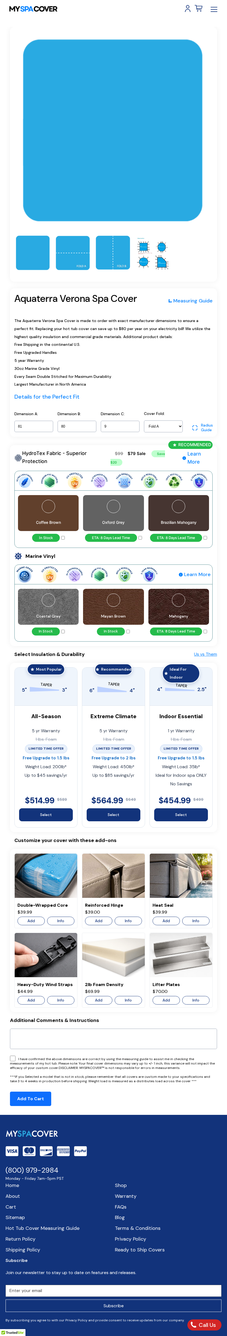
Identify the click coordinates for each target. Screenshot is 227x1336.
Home (12, 1185)
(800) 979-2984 (32, 1170)
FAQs (121, 1207)
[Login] (187, 8)
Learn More (194, 458)
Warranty (125, 1196)
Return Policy (20, 1239)
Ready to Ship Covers (140, 1249)
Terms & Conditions (138, 1228)
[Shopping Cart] (198, 8)
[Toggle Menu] (214, 9)
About (13, 1196)
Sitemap (15, 1217)
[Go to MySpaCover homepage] (33, 9)
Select (46, 814)
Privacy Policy (130, 1239)
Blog (120, 1217)
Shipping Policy (23, 1249)
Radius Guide (207, 427)
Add (31, 920)
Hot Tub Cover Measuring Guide (42, 1228)
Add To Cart (30, 1099)
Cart (11, 1207)
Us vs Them (205, 654)
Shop (121, 1185)
